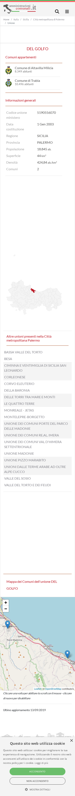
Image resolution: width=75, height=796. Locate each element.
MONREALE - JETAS (19, 410)
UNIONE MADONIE (19, 453)
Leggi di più (41, 762)
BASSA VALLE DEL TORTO (23, 352)
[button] (37, 789)
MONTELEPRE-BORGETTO (24, 417)
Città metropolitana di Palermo (48, 19)
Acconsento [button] (37, 771)
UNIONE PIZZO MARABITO (25, 460)
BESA (8, 359)
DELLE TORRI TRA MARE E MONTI (29, 397)
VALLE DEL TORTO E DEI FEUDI (27, 485)
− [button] (5, 608)
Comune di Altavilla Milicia (34, 68)
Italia (16, 19)
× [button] (71, 740)
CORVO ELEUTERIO (19, 384)
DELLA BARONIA (17, 390)
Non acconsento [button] (37, 781)
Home (6, 19)
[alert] (37, 766)
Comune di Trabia (27, 80)
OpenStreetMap (53, 688)
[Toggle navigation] (57, 11)
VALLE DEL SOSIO (17, 478)
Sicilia (26, 19)
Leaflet (37, 688)
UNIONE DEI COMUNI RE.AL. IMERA (31, 435)
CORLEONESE (14, 377)
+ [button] (5, 602)
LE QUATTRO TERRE (19, 403)
